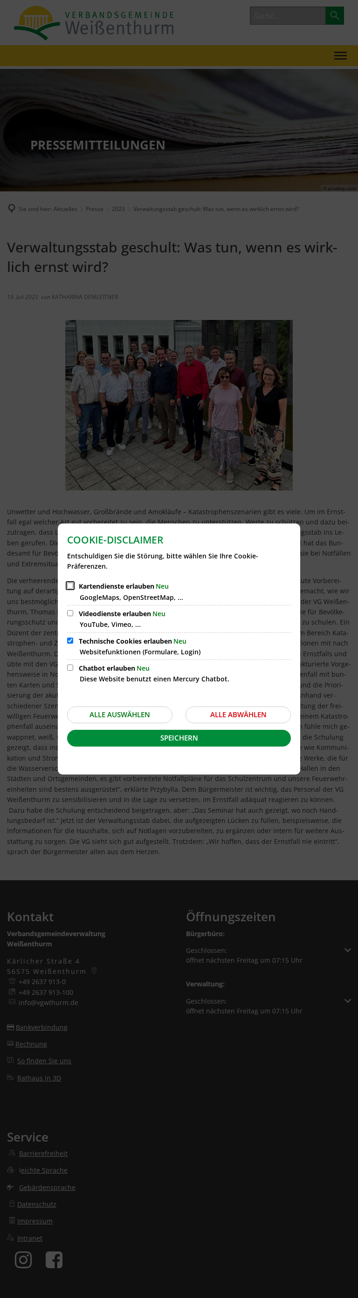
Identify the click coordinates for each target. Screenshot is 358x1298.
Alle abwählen (238, 714)
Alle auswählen (120, 714)
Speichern (179, 737)
